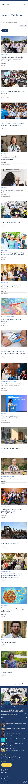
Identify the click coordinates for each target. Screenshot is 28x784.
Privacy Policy (3, 778)
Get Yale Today (6, 765)
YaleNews (5, 5)
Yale (25, 782)
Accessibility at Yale (5, 776)
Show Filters (5, 30)
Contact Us (3, 774)
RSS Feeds (3, 770)
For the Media (4, 772)
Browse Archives (4, 769)
